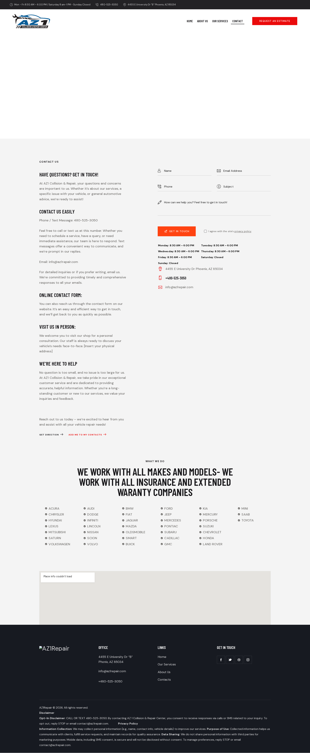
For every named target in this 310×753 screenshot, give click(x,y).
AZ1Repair (45, 707)
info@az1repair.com (179, 287)
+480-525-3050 (110, 681)
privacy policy (242, 231)
